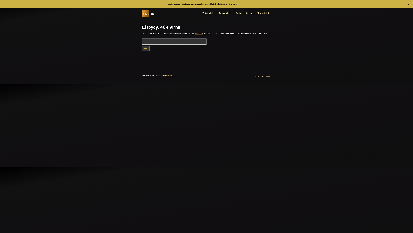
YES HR (158, 75)
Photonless (171, 75)
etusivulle (199, 33)
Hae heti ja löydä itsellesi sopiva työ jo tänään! (220, 4)
